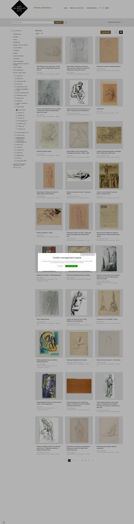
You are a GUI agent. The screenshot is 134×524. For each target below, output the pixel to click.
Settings (60, 266)
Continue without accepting (88, 254)
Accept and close (71, 266)
